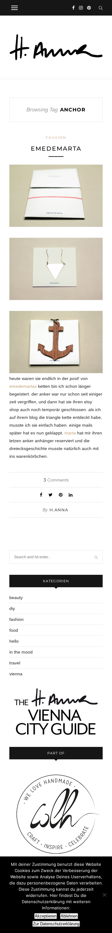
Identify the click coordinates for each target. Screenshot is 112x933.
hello (14, 641)
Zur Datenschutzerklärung (56, 923)
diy (12, 608)
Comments (56, 479)
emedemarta (56, 148)
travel (14, 662)
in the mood (21, 651)
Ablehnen (69, 916)
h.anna (58, 509)
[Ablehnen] (104, 895)
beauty (16, 597)
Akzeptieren (45, 916)
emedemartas (23, 386)
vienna (15, 673)
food (13, 630)
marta (70, 432)
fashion (56, 137)
